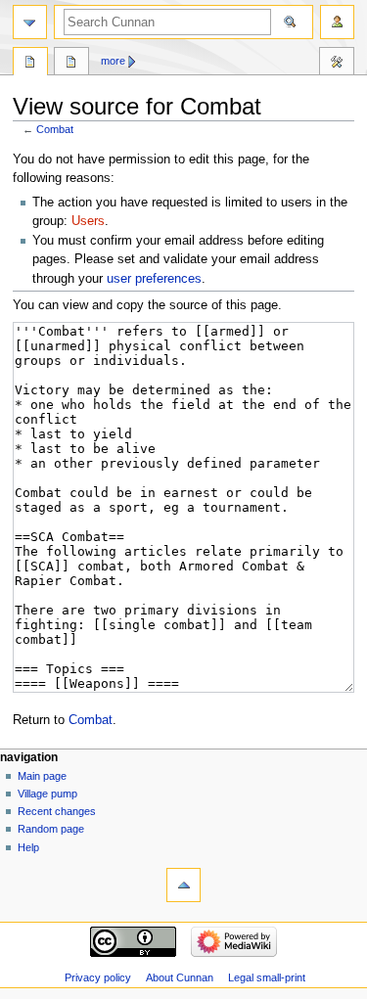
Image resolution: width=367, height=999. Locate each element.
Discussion (71, 63)
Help (28, 847)
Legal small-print (266, 977)
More (113, 61)
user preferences (154, 279)
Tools (336, 63)
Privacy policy (98, 977)
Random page (51, 829)
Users (88, 221)
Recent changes (57, 811)
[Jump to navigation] (30, 22)
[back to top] (183, 885)
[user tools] (337, 22)
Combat (54, 129)
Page (30, 63)
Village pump (47, 793)
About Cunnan (179, 977)
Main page (42, 776)
